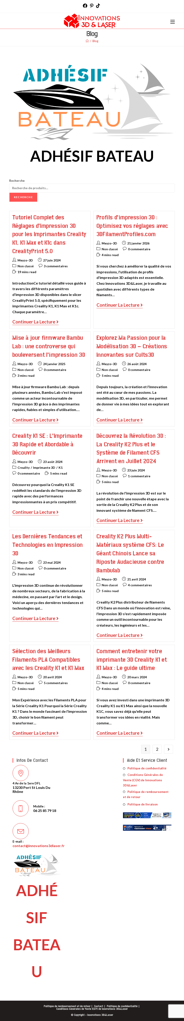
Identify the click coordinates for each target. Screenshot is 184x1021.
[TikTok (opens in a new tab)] (98, 6)
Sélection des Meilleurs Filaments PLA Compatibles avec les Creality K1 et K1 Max (48, 660)
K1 (61, 467)
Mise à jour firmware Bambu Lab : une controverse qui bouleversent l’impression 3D (48, 346)
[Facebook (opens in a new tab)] (86, 6)
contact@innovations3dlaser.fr (39, 845)
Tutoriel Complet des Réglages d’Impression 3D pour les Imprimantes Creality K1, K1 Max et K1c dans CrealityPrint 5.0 (49, 234)
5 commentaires (56, 683)
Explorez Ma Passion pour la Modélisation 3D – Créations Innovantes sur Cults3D (131, 346)
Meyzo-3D (25, 260)
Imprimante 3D (44, 467)
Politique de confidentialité (146, 768)
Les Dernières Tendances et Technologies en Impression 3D (47, 545)
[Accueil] (87, 41)
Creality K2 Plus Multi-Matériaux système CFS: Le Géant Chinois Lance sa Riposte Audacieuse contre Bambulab (130, 553)
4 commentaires (140, 585)
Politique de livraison (142, 804)
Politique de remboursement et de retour (146, 794)
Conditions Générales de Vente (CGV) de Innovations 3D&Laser (143, 780)
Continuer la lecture (35, 322)
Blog (95, 41)
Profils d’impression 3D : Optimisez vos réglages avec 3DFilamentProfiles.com (132, 226)
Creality (24, 467)
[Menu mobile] (172, 21)
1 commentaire (139, 476)
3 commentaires (56, 266)
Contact (98, 1006)
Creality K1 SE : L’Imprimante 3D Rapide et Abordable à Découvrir (47, 444)
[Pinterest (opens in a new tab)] (92, 6)
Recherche (17, 180)
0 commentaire (139, 249)
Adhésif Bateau (92, 156)
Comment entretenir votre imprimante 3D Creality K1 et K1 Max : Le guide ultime (131, 660)
